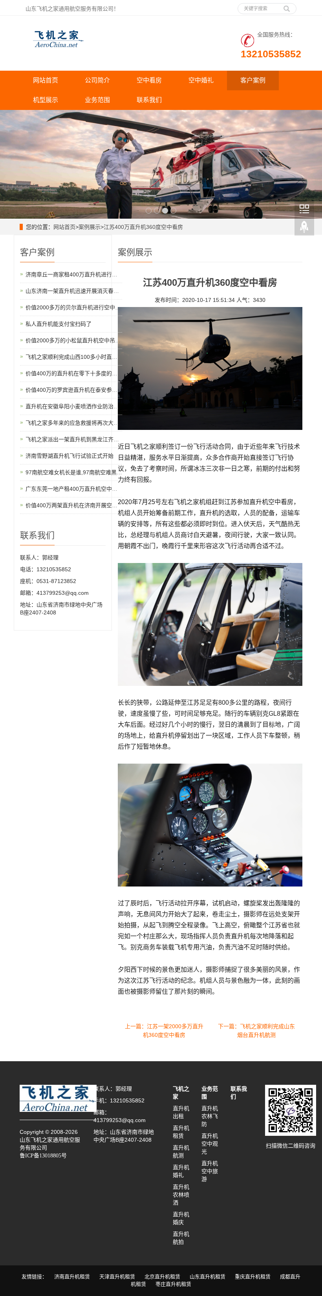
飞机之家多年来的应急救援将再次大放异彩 (78, 423)
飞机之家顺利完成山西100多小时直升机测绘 (80, 357)
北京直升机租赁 (162, 1277)
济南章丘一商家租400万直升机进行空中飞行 (80, 274)
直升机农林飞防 (209, 1116)
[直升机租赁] (161, 164)
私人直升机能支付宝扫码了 (58, 324)
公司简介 (97, 80)
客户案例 (252, 80)
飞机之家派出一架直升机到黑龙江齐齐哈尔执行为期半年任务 (100, 439)
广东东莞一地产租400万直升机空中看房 (74, 489)
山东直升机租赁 (207, 1277)
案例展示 (90, 227)
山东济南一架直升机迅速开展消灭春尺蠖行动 (80, 291)
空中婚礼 (201, 80)
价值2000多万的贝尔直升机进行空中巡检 (76, 307)
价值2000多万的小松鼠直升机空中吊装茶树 (79, 340)
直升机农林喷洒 (181, 1195)
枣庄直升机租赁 (173, 1284)
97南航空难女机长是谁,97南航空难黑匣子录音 (82, 472)
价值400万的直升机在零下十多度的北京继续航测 (85, 373)
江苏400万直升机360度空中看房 (143, 227)
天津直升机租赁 (117, 1277)
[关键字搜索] (286, 6)
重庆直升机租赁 (253, 1277)
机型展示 (45, 100)
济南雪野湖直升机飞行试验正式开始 (69, 456)
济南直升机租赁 (72, 1277)
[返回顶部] (304, 227)
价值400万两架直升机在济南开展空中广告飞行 (82, 505)
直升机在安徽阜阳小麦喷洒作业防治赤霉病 (78, 406)
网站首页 (45, 80)
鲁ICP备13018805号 (43, 1156)
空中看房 (149, 80)
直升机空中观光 (209, 1144)
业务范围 (97, 100)
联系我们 (149, 100)
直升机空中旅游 (209, 1171)
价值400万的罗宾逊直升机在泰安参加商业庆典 (82, 390)
